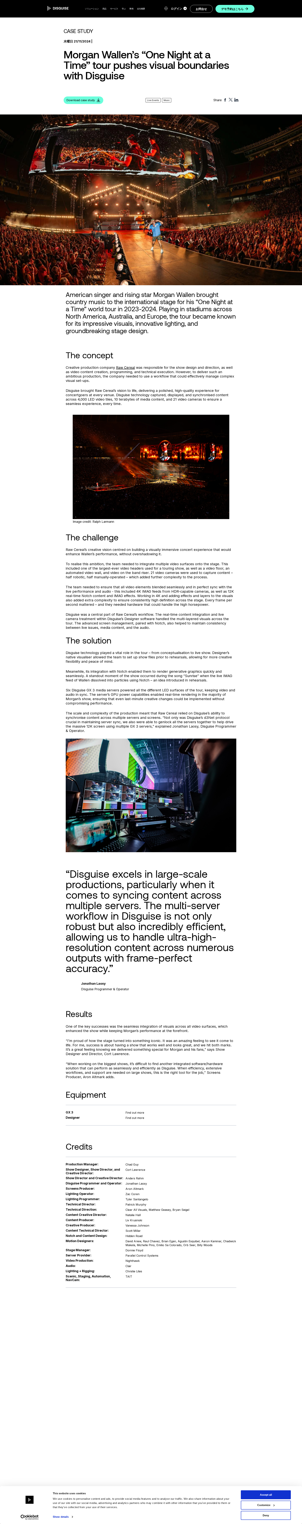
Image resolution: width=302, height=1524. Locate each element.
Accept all (266, 1494)
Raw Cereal (125, 367)
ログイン (176, 8)
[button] (92, 8)
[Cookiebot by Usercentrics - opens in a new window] (29, 1517)
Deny (266, 1515)
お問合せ (201, 8)
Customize (263, 1505)
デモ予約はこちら (232, 8)
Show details (61, 1516)
